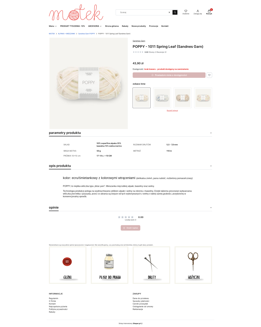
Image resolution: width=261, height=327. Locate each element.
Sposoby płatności (141, 301)
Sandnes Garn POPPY (86, 34)
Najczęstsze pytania (58, 306)
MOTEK (52, 34)
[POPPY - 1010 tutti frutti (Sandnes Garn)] (203, 98)
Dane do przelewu (141, 298)
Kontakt (52, 304)
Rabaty (52, 312)
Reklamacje (138, 309)
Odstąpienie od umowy (143, 306)
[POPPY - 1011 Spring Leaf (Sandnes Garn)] (141, 98)
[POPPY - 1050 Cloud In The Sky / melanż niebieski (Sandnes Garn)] (162, 98)
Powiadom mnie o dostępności (171, 75)
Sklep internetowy (130, 323)
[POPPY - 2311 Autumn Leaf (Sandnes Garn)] (183, 98)
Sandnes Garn (139, 41)
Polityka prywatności (58, 309)
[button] (175, 12)
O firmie (52, 301)
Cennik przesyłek (140, 304)
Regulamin (53, 298)
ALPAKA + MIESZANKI (66, 34)
